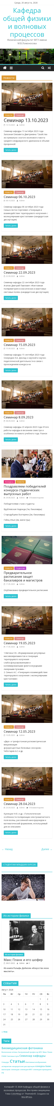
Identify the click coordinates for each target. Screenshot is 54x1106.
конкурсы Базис (43, 1066)
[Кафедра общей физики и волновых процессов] (5, 68)
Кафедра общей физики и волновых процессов (27, 22)
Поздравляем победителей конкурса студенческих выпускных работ (25, 490)
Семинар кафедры (32, 1055)
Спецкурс (5, 1062)
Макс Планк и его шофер (23, 960)
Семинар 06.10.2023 (19, 197)
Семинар (20, 115)
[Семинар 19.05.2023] (27, 608)
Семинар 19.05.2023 (19, 643)
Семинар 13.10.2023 (26, 120)
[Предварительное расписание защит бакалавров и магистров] (27, 537)
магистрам (6, 1070)
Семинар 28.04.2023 (19, 804)
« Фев (4, 1031)
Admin (22, 125)
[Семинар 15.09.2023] (27, 309)
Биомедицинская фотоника (22, 1048)
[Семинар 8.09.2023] (27, 382)
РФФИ (4, 1056)
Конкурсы (9, 482)
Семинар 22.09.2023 (19, 272)
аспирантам (6, 1066)
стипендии (15, 1070)
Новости (8, 115)
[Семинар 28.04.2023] (27, 768)
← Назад (7, 849)
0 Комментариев (36, 497)
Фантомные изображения (35, 1062)
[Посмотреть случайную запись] (49, 68)
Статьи (17, 1061)
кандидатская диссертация (23, 1066)
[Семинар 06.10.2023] (27, 161)
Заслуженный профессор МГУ (30, 1052)
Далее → (46, 849)
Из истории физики (14, 954)
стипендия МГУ (26, 1070)
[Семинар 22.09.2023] (27, 237)
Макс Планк (47, 1052)
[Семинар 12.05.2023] (27, 696)
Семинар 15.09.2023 (19, 345)
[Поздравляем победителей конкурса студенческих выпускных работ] (27, 451)
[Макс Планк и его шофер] (27, 922)
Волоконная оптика (9, 1052)
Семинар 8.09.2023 (18, 417)
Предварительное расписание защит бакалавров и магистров (23, 576)
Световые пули (13, 1056)
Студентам (20, 568)
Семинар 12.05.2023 (19, 731)
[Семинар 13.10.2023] (27, 84)
